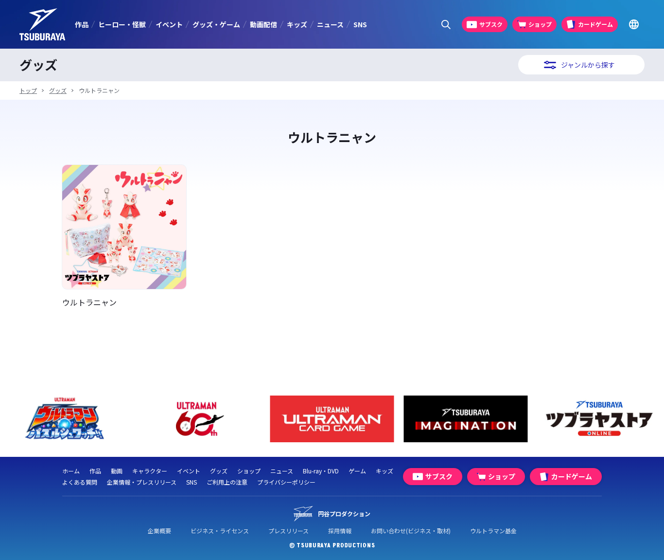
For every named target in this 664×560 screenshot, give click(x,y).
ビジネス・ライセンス (220, 530)
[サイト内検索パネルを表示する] (446, 25)
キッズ (297, 24)
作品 (81, 24)
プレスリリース (288, 530)
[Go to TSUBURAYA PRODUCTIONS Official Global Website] (634, 25)
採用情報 (339, 530)
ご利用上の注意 (227, 482)
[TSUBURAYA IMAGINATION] (466, 419)
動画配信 (263, 24)
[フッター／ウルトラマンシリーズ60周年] (199, 419)
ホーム (71, 471)
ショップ (249, 471)
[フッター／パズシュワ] (65, 419)
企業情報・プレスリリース (141, 482)
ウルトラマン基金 (493, 530)
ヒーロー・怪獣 (122, 24)
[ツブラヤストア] (600, 419)
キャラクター (149, 471)
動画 (116, 471)
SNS (360, 24)
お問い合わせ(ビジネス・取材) (411, 530)
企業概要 (159, 530)
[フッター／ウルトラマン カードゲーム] (332, 419)
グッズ (58, 90)
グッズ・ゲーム (216, 24)
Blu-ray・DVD (321, 471)
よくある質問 (79, 482)
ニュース (330, 24)
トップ (28, 90)
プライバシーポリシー (286, 482)
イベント (169, 24)
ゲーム (357, 471)
